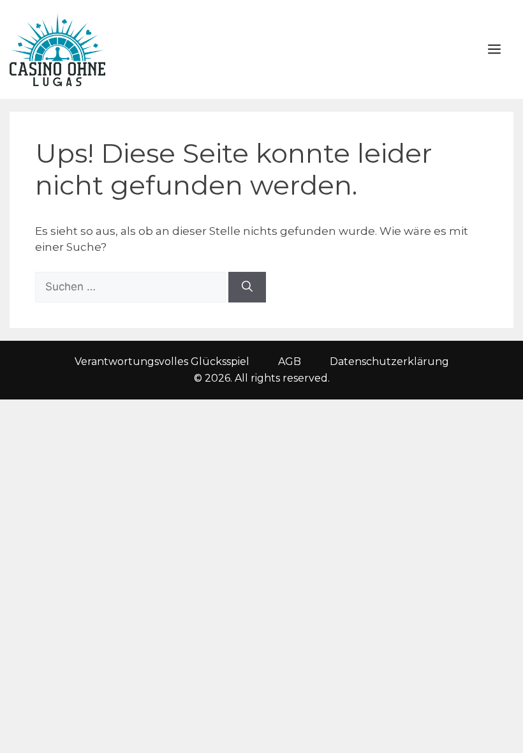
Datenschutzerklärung (389, 361)
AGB (289, 361)
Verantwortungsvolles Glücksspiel (162, 361)
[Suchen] (247, 287)
